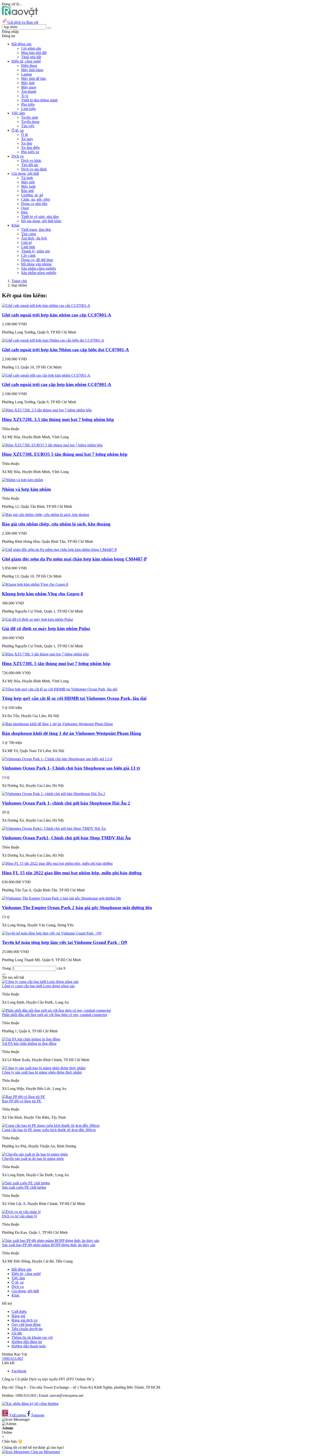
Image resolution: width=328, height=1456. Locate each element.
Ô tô (24, 135)
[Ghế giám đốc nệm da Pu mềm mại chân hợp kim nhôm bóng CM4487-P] (59, 550)
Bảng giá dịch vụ (24, 1320)
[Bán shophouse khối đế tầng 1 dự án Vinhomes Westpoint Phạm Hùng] (57, 724)
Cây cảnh (28, 255)
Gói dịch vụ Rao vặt (22, 22)
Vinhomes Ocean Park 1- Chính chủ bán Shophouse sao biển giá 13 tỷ (71, 768)
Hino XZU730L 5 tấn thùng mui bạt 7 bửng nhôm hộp (56, 663)
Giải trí (26, 242)
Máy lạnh (28, 186)
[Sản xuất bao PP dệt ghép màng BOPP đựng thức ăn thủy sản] (50, 1241)
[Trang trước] (4, 974)
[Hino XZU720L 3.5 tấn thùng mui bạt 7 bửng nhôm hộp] (47, 410)
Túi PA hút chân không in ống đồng (29, 1043)
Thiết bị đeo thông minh (39, 100)
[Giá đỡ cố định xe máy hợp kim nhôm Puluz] (37, 619)
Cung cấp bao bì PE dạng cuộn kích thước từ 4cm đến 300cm (49, 1130)
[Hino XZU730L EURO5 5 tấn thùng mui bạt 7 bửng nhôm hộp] (52, 445)
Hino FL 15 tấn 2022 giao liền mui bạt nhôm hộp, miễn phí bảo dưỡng (72, 872)
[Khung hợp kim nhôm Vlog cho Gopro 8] (35, 584)
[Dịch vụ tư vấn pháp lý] (21, 1212)
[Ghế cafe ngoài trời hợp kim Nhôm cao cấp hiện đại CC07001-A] (53, 340)
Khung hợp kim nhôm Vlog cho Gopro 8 (42, 593)
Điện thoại (29, 66)
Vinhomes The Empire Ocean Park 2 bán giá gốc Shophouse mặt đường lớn (77, 907)
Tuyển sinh (29, 117)
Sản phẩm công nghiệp (38, 268)
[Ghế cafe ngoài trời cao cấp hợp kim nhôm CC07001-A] (46, 375)
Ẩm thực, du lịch (34, 238)
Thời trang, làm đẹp (36, 230)
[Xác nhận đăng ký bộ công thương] (30, 1404)
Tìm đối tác (29, 165)
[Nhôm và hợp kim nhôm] (22, 480)
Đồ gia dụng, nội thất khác (41, 221)
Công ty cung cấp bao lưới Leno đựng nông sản (38, 986)
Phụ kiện (28, 104)
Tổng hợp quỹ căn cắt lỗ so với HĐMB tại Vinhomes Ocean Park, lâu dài (74, 698)
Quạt (25, 208)
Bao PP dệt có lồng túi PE (21, 1101)
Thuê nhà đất (31, 57)
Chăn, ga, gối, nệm (35, 199)
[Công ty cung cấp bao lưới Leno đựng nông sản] (40, 982)
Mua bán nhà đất (34, 53)
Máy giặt (28, 182)
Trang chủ (19, 281)
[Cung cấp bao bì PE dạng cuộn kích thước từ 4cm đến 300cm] (50, 1125)
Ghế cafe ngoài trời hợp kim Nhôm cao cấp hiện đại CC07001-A (65, 349)
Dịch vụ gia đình (34, 169)
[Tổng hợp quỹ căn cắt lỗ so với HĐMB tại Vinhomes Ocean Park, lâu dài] (59, 689)
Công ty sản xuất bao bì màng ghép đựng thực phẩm (42, 1072)
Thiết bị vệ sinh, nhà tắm (40, 217)
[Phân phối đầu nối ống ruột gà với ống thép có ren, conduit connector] (56, 1010)
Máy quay (28, 87)
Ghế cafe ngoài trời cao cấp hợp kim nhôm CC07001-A (56, 384)
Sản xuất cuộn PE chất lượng (24, 1187)
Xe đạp (26, 143)
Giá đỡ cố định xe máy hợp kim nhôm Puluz (46, 628)
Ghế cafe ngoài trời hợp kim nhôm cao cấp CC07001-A (56, 314)
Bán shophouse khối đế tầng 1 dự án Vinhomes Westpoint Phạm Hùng (71, 733)
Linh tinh (28, 247)
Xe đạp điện (30, 148)
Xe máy (27, 139)
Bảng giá (18, 1316)
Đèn (24, 212)
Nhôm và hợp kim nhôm (26, 489)
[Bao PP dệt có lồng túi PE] (23, 1097)
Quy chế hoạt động (26, 1324)
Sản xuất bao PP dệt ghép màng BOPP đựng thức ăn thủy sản (48, 1245)
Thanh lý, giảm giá (35, 251)
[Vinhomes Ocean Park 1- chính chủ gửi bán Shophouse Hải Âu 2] (53, 794)
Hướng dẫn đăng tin (27, 1342)
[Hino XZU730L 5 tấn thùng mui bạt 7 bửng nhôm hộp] (45, 654)
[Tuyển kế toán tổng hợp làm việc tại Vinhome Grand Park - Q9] (51, 933)
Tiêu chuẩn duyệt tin (27, 1329)
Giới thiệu (19, 1312)
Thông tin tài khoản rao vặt (32, 1337)
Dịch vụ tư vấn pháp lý (19, 1216)
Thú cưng (28, 234)
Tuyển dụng (30, 122)
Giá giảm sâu (31, 48)
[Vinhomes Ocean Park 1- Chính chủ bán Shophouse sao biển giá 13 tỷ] (57, 759)
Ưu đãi (17, 1333)
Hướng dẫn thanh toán (29, 1346)
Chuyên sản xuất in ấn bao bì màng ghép (33, 1159)
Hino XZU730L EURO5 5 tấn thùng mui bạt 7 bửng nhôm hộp (65, 454)
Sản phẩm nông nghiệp (38, 273)
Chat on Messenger (45, 1452)
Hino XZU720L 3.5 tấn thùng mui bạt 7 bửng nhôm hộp (58, 419)
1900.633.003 (12, 1359)
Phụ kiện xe (30, 152)
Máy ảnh (28, 83)
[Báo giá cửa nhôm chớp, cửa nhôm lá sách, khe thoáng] (45, 515)
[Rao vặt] (20, 16)
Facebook (19, 1371)
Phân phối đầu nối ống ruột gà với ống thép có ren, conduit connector (54, 1015)
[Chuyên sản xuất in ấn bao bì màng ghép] (35, 1154)
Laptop (26, 74)
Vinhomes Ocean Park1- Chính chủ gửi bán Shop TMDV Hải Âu (66, 837)
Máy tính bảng (32, 70)
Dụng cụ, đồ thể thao (37, 260)
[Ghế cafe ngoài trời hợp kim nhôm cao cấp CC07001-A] (46, 306)
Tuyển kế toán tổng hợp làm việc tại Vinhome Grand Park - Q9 (64, 942)
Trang (7, 968)
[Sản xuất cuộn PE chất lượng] (26, 1183)
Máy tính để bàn (33, 78)
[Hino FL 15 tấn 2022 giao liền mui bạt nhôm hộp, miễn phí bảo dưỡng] (57, 863)
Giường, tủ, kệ (32, 195)
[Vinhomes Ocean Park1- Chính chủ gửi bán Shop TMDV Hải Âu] (54, 828)
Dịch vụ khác (31, 160)
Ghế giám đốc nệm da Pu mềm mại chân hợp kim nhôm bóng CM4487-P (74, 558)
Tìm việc (28, 126)
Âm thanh (28, 91)
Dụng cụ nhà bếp (34, 204)
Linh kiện (28, 109)
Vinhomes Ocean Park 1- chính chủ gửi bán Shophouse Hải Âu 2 (66, 803)
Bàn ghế (27, 191)
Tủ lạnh (27, 178)
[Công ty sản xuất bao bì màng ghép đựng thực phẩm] (43, 1068)
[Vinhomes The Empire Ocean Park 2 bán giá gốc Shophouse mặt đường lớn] (61, 898)
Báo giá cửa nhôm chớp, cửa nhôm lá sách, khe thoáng (56, 523)
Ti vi (24, 96)
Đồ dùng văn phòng (36, 264)
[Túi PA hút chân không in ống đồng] (31, 1039)
